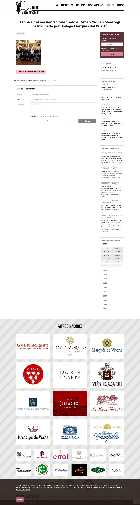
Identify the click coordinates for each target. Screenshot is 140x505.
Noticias (110, 5)
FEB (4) (117, 248)
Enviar (87, 121)
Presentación (67, 5)
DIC (117, 265)
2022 (105, 283)
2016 (105, 309)
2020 (105, 292)
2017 (105, 304)
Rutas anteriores (96, 5)
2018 (105, 300)
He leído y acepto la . (45, 116)
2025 (105, 270)
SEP (107, 262)
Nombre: (20, 94)
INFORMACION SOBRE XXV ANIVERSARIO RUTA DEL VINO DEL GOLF (110, 194)
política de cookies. (28, 487)
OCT (117, 262)
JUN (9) (117, 255)
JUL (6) (107, 258)
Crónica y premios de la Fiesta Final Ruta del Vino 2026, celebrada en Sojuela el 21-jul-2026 (111, 110)
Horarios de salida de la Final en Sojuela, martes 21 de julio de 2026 (111, 123)
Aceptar (20, 499)
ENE (106, 248)
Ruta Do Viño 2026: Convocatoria (108, 89)
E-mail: (19, 99)
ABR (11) (117, 252)
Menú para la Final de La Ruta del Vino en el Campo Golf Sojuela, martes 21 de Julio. (111, 136)
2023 (105, 279)
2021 (105, 287)
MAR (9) (106, 252)
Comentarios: (21, 104)
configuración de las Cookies (48, 81)
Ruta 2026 (80, 5)
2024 (105, 274)
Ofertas (120, 5)
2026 (105, 244)
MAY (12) (107, 255)
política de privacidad (51, 116)
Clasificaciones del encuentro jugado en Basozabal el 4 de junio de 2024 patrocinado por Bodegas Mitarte (111, 175)
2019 (105, 296)
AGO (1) (117, 258)
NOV (106, 265)
